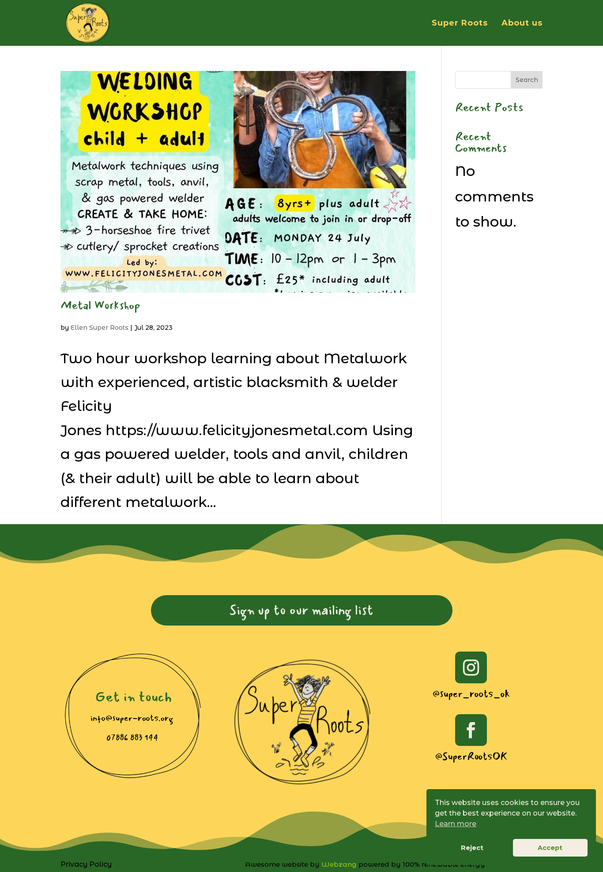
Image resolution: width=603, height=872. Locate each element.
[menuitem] (301, 610)
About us (522, 24)
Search (527, 80)
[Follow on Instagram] (471, 667)
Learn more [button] (455, 824)
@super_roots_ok (471, 694)
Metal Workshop (100, 305)
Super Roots (460, 24)
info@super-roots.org (131, 718)
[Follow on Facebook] (471, 730)
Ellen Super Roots (99, 328)
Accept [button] (550, 848)
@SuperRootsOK (471, 756)
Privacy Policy (86, 864)
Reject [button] (472, 848)
